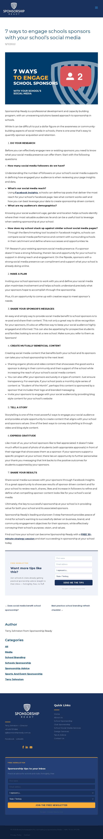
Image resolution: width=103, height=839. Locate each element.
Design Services (61, 731)
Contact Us (59, 738)
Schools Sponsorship (18, 663)
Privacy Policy (15, 835)
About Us (58, 717)
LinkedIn (19, 739)
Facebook (9, 739)
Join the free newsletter (51, 805)
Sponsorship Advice (17, 668)
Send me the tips (73, 583)
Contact (27, 835)
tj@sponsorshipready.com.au (18, 733)
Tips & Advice (60, 735)
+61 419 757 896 (11, 729)
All (6, 646)
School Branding (15, 657)
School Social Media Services (67, 728)
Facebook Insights (26, 192)
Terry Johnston (14, 679)
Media (8, 652)
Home (57, 714)
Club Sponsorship (62, 724)
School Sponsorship (63, 721)
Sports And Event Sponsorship (24, 674)
